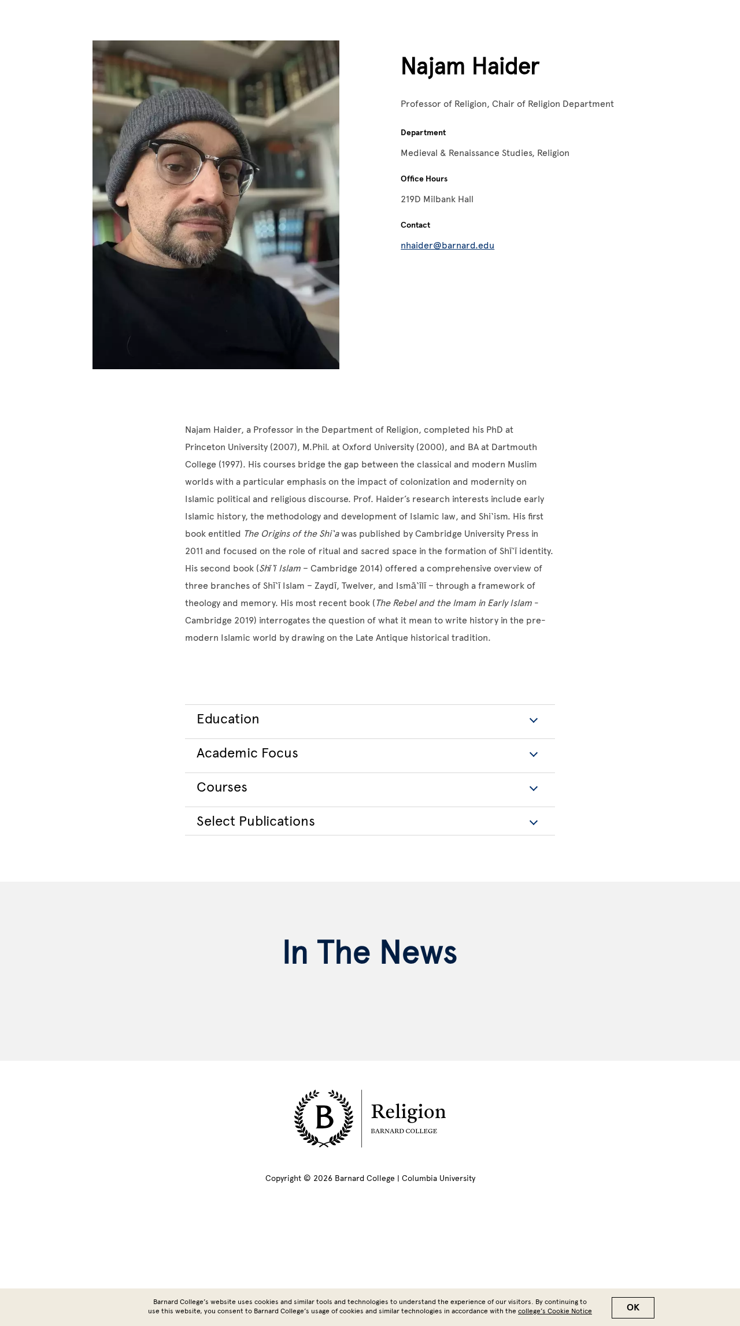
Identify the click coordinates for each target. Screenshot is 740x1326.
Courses (222, 786)
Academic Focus (247, 752)
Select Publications (256, 820)
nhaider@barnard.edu (447, 245)
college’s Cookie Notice (555, 1311)
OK (633, 1307)
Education (228, 718)
